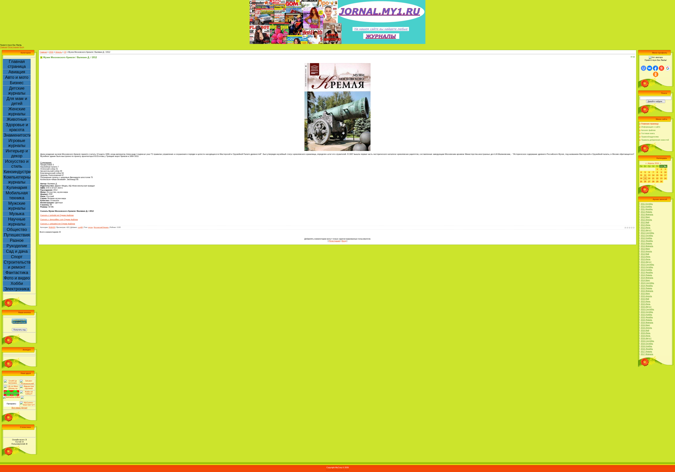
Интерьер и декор (17, 153)
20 (649, 178)
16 (661, 175)
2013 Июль (645, 259)
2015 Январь (646, 288)
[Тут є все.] (27, 386)
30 (661, 181)
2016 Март (645, 325)
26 (645, 181)
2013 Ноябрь (646, 270)
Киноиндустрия (17, 171)
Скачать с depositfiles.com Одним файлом (59, 219)
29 (657, 181)
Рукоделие (17, 245)
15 (657, 175)
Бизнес (17, 82)
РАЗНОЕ (52, 227)
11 (641, 175)
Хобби (17, 283)
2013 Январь (646, 243)
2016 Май (645, 330)
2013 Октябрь (647, 267)
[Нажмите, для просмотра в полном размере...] (337, 64)
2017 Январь (646, 351)
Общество (17, 229)
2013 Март (645, 249)
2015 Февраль (647, 291)
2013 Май (645, 254)
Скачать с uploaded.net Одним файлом (57, 224)
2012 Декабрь (647, 241)
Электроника (16, 288)
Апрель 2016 (653, 163)
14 (653, 175)
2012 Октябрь (647, 235)
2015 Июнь (645, 301)
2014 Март (645, 280)
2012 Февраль (647, 214)
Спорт (16, 256)
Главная (3, 47)
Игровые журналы (16, 143)
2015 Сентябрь (647, 309)
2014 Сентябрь (647, 283)
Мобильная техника (17, 195)
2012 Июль (645, 228)
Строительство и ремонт (17, 264)
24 (665, 178)
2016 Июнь (645, 333)
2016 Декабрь (647, 349)
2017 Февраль (647, 354)
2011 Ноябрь (646, 206)
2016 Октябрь (647, 343)
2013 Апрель (646, 251)
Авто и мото (16, 77)
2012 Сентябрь (647, 233)
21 (653, 178)
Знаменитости (17, 135)
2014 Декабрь (647, 286)
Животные (17, 119)
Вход (22, 47)
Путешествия (17, 234)
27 (649, 181)
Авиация (16, 71)
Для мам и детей (17, 101)
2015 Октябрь (647, 312)
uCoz (347, 469)
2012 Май (645, 222)
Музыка (16, 213)
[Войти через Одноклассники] (655, 74)
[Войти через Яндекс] (661, 68)
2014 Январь (646, 275)
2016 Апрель (646, 328)
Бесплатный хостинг (335, 469)
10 (665, 172)
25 (641, 181)
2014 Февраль (647, 278)
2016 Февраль (647, 322)
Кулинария (17, 187)
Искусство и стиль (16, 164)
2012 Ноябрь (646, 238)
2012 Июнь (645, 225)
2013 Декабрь (647, 272)
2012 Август (646, 230)
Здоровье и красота (17, 127)
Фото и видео (17, 278)
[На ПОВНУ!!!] (27, 391)
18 (641, 178)
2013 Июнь (645, 257)
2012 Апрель (646, 220)
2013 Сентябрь (647, 264)
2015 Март (645, 293)
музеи (90, 227)
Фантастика (16, 272)
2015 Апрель (646, 296)
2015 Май (645, 299)
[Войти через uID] (643, 68)
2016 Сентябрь (647, 341)
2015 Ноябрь (646, 314)
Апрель (58, 52)
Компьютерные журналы (17, 179)
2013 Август (646, 262)
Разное (17, 240)
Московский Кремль (101, 227)
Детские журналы (16, 90)
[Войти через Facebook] (655, 68)
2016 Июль (645, 336)
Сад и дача (17, 251)
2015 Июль (645, 304)
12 (645, 175)
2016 (51, 52)
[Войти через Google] (667, 68)
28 (653, 181)
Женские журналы (16, 111)
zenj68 (80, 227)
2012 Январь (646, 212)
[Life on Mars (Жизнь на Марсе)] (11, 386)
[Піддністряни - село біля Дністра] (28, 397)
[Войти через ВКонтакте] (649, 68)
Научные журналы (16, 221)
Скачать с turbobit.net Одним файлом (57, 215)
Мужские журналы (16, 206)
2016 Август (646, 338)
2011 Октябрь (647, 204)
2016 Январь (646, 320)
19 (65, 52)
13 (649, 175)
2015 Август (646, 307)
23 (661, 178)
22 (657, 178)
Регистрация (13, 47)
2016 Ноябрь (646, 346)
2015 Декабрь (647, 317)
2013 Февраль (647, 246)
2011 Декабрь (647, 209)
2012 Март (645, 217)
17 (665, 175)
